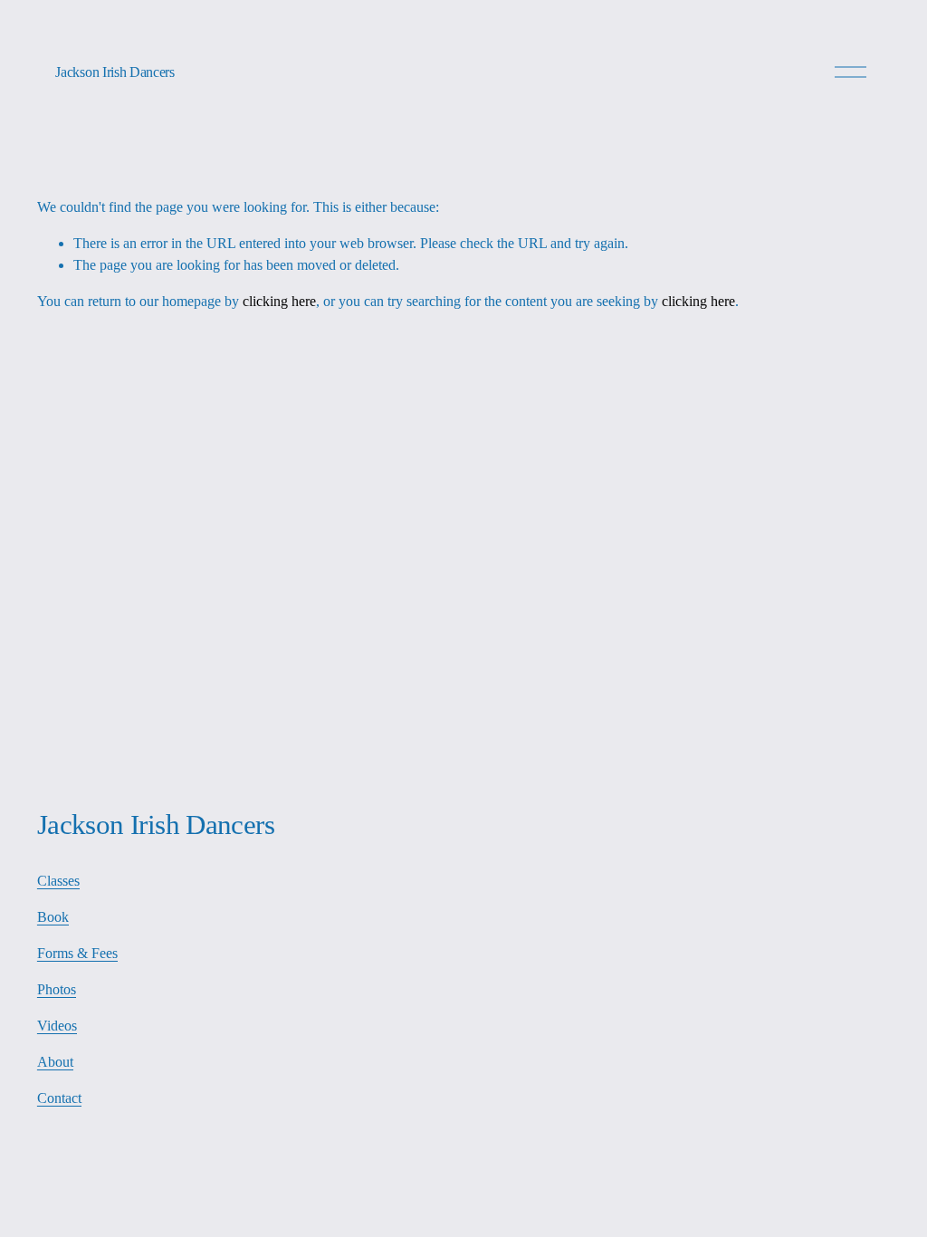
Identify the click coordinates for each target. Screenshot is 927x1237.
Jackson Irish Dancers (114, 72)
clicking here (279, 301)
